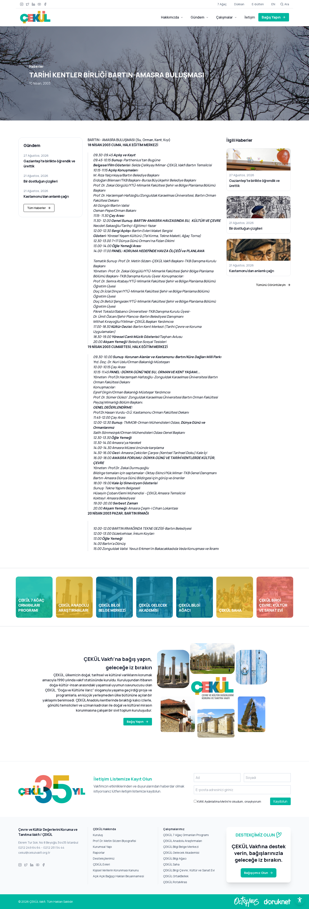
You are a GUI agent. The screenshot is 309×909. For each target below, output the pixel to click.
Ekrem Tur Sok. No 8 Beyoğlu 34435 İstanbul (48, 842)
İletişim (249, 17)
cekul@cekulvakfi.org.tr (34, 853)
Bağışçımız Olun (256, 873)
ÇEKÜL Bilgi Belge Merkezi (181, 847)
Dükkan (239, 4)
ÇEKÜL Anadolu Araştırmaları (182, 841)
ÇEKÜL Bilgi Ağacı (174, 858)
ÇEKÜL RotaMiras (175, 882)
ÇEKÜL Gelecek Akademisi (181, 853)
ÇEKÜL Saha (171, 864)
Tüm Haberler (36, 208)
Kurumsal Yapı (102, 847)
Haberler (36, 66)
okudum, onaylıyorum (229, 801)
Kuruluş (98, 835)
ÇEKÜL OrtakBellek (176, 876)
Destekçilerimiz (104, 858)
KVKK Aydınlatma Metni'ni (214, 801)
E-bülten (258, 4)
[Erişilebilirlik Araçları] (300, 900)
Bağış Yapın (271, 17)
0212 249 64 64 (29, 847)
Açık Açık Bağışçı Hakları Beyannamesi (118, 876)
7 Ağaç (222, 4)
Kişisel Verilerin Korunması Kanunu (116, 870)
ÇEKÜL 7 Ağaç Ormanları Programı (186, 835)
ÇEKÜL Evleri (101, 864)
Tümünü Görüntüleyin (271, 285)
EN (273, 4)
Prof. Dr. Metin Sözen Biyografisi (114, 841)
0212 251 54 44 (53, 847)
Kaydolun (280, 801)
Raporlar (99, 853)
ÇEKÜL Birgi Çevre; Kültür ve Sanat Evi (189, 870)
